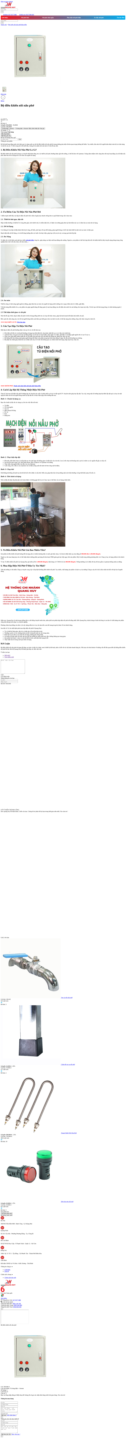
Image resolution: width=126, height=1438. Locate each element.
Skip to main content (7, 1)
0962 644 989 (18, 1305)
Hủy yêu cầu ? (16, 1434)
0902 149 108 (17, 1303)
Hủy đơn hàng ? (12, 1415)
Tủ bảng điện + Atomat (7, 128)
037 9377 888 (17, 1300)
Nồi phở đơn (25, 17)
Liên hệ (6, 1271)
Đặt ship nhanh (5, 134)
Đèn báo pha (21, 322)
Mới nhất (7, 655)
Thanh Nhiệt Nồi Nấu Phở (69, 1133)
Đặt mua (3, 1415)
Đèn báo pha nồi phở (67, 1201)
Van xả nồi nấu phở (66, 997)
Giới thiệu (5, 17)
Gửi (20, 139)
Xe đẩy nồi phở (99, 17)
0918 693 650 (17, 1307)
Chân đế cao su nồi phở (68, 1064)
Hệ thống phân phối (6, 1213)
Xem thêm (4, 1298)
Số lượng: (4, 130)
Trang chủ (4, 24)
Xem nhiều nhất (9, 657)
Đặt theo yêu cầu (6, 135)
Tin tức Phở (120, 17)
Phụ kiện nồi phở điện (74, 17)
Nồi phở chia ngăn (48, 17)
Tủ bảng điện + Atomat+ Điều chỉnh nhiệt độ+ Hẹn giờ (29, 128)
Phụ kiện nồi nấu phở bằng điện (17, 24)
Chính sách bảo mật (10, 1277)
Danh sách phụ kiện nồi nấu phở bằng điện (27, 386)
